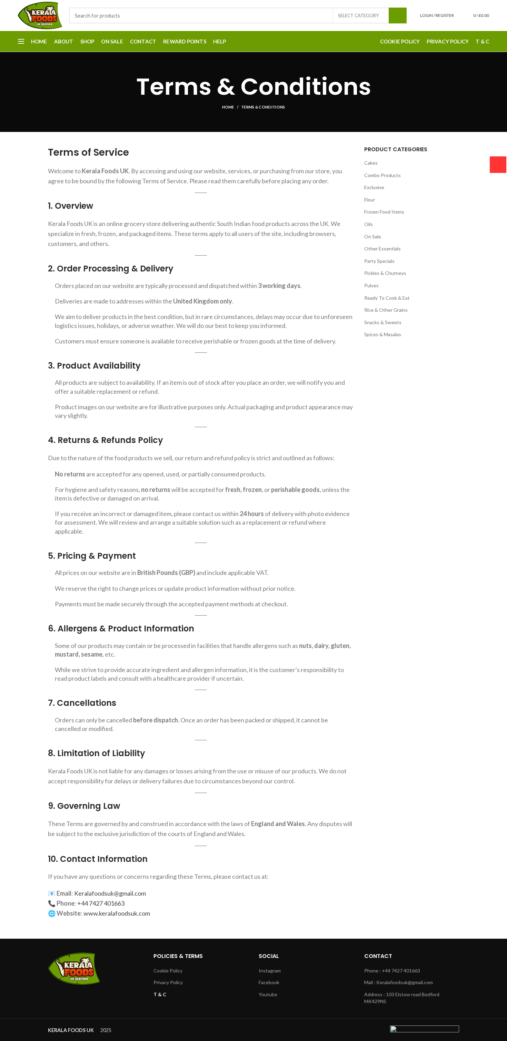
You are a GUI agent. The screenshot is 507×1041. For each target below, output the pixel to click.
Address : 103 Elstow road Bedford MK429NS (401, 997)
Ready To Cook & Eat (387, 298)
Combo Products (382, 175)
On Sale (372, 236)
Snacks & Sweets (382, 322)
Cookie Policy (167, 970)
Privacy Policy (168, 982)
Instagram (270, 970)
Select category (358, 15)
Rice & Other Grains (386, 310)
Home (228, 107)
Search (398, 15)
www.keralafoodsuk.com (116, 913)
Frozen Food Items (384, 212)
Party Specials (379, 261)
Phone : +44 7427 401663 (392, 970)
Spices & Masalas (382, 334)
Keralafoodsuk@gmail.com (110, 893)
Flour (369, 200)
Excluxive (374, 187)
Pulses (371, 285)
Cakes (371, 163)
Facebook (269, 982)
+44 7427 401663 (101, 903)
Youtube (268, 994)
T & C (159, 994)
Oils (368, 224)
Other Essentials (382, 248)
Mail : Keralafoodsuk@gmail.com (398, 982)
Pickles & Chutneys (385, 273)
